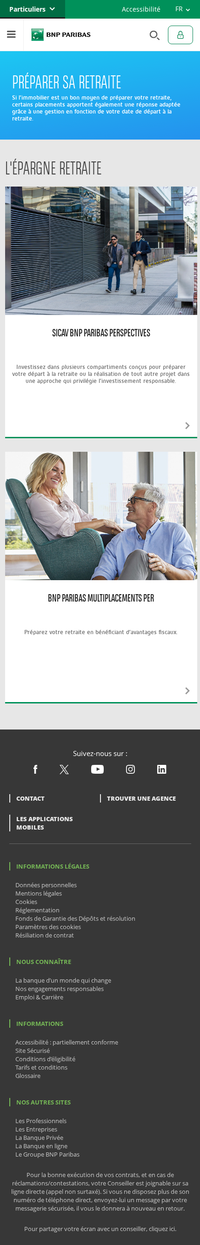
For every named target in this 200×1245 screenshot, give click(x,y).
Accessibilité (141, 9)
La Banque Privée (39, 1137)
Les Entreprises (36, 1129)
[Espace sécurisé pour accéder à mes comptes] (180, 35)
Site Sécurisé (32, 1050)
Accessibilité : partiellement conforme (66, 1042)
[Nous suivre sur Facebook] (35, 771)
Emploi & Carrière (39, 997)
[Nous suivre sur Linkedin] (162, 771)
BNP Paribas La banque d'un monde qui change (60, 34)
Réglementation (37, 910)
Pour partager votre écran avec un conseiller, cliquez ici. (100, 1229)
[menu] (11, 35)
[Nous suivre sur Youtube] (97, 771)
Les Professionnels (41, 1121)
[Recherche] (152, 35)
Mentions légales (38, 893)
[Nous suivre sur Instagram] (130, 771)
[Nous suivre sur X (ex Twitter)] (64, 772)
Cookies (26, 901)
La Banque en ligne (41, 1146)
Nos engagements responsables (59, 988)
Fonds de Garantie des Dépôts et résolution (75, 918)
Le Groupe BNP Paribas (47, 1154)
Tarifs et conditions (41, 1067)
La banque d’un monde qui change (63, 980)
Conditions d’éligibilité (45, 1059)
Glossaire (27, 1075)
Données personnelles (46, 885)
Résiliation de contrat (44, 935)
